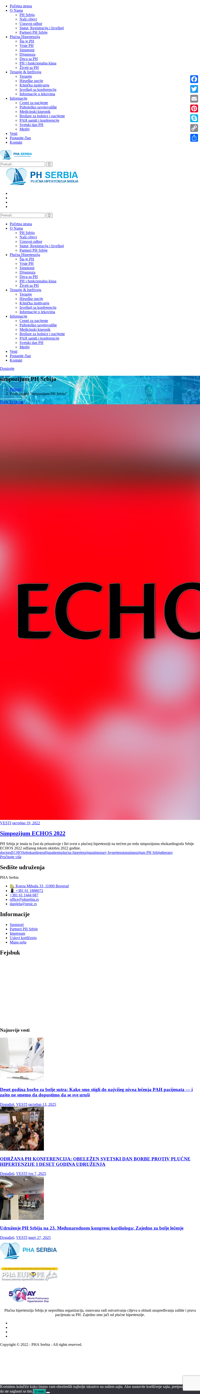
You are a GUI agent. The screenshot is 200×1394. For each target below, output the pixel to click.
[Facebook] (194, 79)
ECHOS (17, 852)
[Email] (194, 99)
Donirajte (7, 368)
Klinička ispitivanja (34, 85)
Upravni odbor (31, 23)
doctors (5, 852)
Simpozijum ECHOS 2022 (32, 833)
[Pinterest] (194, 108)
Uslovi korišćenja (23, 938)
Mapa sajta (18, 942)
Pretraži (15, 389)
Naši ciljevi (28, 19)
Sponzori (17, 924)
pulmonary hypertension (109, 852)
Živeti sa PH (29, 67)
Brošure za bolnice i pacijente (42, 116)
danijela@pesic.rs (23, 904)
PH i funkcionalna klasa (38, 63)
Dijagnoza (27, 54)
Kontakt (16, 142)
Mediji (25, 129)
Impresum (17, 933)
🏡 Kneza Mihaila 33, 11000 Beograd (39, 886)
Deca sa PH (29, 59)
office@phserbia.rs (24, 899)
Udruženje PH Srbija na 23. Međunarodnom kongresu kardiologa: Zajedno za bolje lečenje (91, 1228)
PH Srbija (27, 15)
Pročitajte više (10, 857)
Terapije (26, 76)
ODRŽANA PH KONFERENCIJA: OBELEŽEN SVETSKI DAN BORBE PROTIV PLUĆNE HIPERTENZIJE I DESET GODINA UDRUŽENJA (95, 1161)
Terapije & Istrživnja (25, 72)
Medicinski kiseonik (35, 111)
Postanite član (20, 138)
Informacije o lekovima (37, 94)
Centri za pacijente (34, 103)
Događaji (7, 1104)
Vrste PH (27, 45)
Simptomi (27, 50)
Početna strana (21, 6)
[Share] (194, 138)
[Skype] (194, 118)
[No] (48, 1392)
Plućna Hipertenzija (25, 37)
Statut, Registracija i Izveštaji (42, 28)
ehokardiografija (37, 852)
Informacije (18, 98)
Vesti (13, 133)
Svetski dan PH (31, 125)
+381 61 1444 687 (24, 895)
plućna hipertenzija (75, 852)
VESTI (5, 823)
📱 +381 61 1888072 (26, 891)
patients (55, 852)
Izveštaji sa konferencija (38, 89)
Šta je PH (27, 41)
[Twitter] (194, 89)
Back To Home (12, 402)
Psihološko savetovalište (38, 107)
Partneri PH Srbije (34, 32)
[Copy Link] (194, 128)
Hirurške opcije (31, 81)
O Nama (16, 10)
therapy (167, 852)
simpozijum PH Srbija (144, 852)
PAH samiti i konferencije (39, 120)
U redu (39, 1391)
